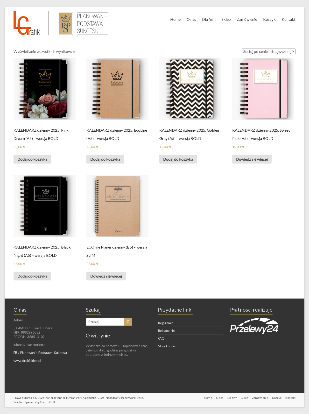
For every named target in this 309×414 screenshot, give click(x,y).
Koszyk (269, 19)
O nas (191, 19)
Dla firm (209, 19)
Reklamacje (166, 330)
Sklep (226, 19)
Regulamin (166, 323)
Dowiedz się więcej (252, 159)
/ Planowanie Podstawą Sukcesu (40, 352)
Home (175, 19)
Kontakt (288, 19)
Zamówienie (247, 19)
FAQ (161, 338)
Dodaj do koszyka (32, 159)
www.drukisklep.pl (27, 360)
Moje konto (166, 346)
